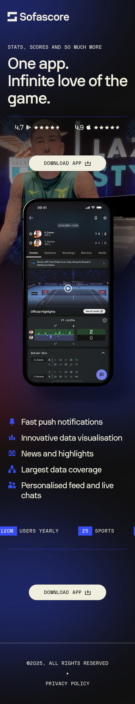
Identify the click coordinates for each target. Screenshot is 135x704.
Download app (62, 163)
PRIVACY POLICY (67, 683)
